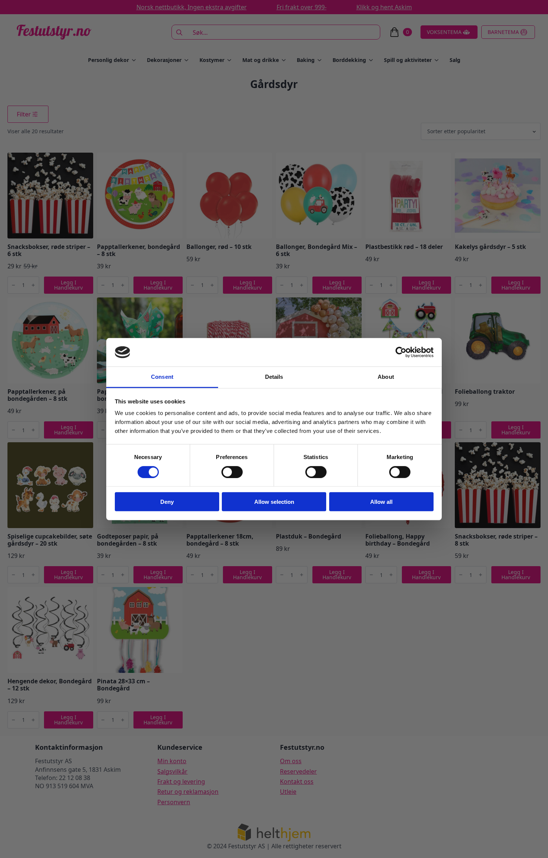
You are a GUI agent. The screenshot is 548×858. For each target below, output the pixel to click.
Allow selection (274, 502)
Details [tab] (274, 377)
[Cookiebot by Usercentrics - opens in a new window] (401, 352)
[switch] (232, 472)
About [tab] (386, 377)
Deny (167, 502)
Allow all (381, 502)
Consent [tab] (162, 377)
